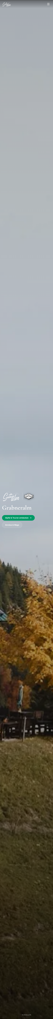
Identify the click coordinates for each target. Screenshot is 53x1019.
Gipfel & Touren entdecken (17, 518)
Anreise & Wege (12, 525)
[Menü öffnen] (48, 4)
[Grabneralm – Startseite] (6, 4)
